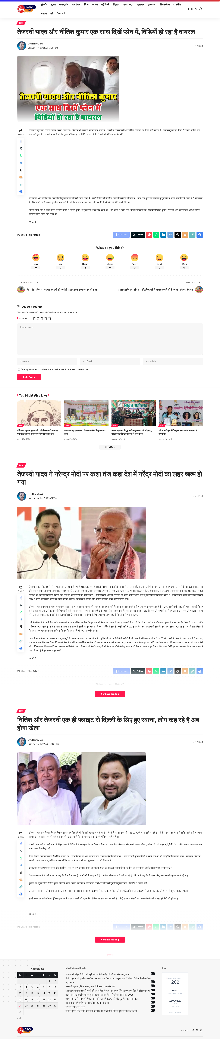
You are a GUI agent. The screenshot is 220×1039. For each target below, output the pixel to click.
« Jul (19, 1018)
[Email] (20, 177)
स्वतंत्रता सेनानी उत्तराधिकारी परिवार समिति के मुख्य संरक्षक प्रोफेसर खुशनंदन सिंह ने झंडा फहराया (108, 990)
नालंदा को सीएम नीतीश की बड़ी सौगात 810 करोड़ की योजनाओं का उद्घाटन (97, 974)
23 (55, 999)
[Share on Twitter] (20, 148)
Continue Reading (110, 693)
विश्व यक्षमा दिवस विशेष (75, 1006)
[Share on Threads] (20, 169)
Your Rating (24, 318)
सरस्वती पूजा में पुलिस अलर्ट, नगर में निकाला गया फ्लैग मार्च (90, 986)
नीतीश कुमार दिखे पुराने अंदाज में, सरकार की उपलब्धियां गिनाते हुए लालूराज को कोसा (101, 1010)
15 (49, 993)
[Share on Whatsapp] (20, 155)
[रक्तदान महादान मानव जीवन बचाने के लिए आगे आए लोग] (86, 413)
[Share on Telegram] (20, 162)
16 (55, 993)
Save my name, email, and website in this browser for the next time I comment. (55, 369)
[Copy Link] (20, 184)
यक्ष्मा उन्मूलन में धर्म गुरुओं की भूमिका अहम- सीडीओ (87, 1002)
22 (49, 999)
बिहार (21, 23)
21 (44, 999)
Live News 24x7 (35, 43)
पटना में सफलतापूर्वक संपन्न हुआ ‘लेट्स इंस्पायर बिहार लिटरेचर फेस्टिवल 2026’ (100, 994)
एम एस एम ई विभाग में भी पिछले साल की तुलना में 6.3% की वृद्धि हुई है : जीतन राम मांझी (102, 998)
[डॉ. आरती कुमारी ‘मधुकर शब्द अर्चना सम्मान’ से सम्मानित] (181, 413)
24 (20, 1005)
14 (44, 993)
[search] (200, 9)
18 (26, 999)
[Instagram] (196, 9)
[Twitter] (192, 9)
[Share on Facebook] (20, 141)
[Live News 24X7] (26, 8)
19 (32, 999)
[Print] (20, 191)
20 (37, 999)
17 (20, 999)
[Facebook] (188, 9)
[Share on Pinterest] (149, 235)
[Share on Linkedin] (163, 235)
